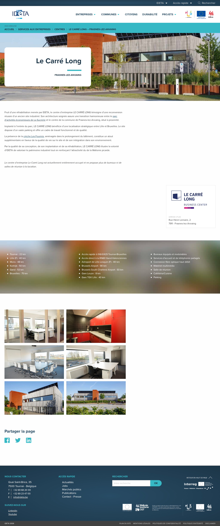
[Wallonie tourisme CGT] (152, 507)
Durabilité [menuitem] (149, 14)
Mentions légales (141, 523)
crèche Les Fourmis (33, 136)
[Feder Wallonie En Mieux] (199, 14)
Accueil (9, 29)
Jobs (65, 486)
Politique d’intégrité (193, 523)
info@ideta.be (20, 497)
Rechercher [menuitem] (208, 3)
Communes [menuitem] (109, 14)
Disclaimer (210, 523)
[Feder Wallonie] (198, 507)
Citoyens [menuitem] (131, 14)
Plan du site (125, 523)
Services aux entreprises (34, 29)
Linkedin (12, 510)
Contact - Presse (71, 497)
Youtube (12, 514)
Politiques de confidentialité (167, 523)
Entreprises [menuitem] (84, 14)
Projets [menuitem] (168, 14)
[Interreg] (198, 486)
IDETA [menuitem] (161, 3)
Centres (59, 29)
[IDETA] (20, 14)
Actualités (67, 482)
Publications (69, 493)
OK (156, 483)
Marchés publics (71, 489)
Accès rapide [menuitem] (181, 3)
